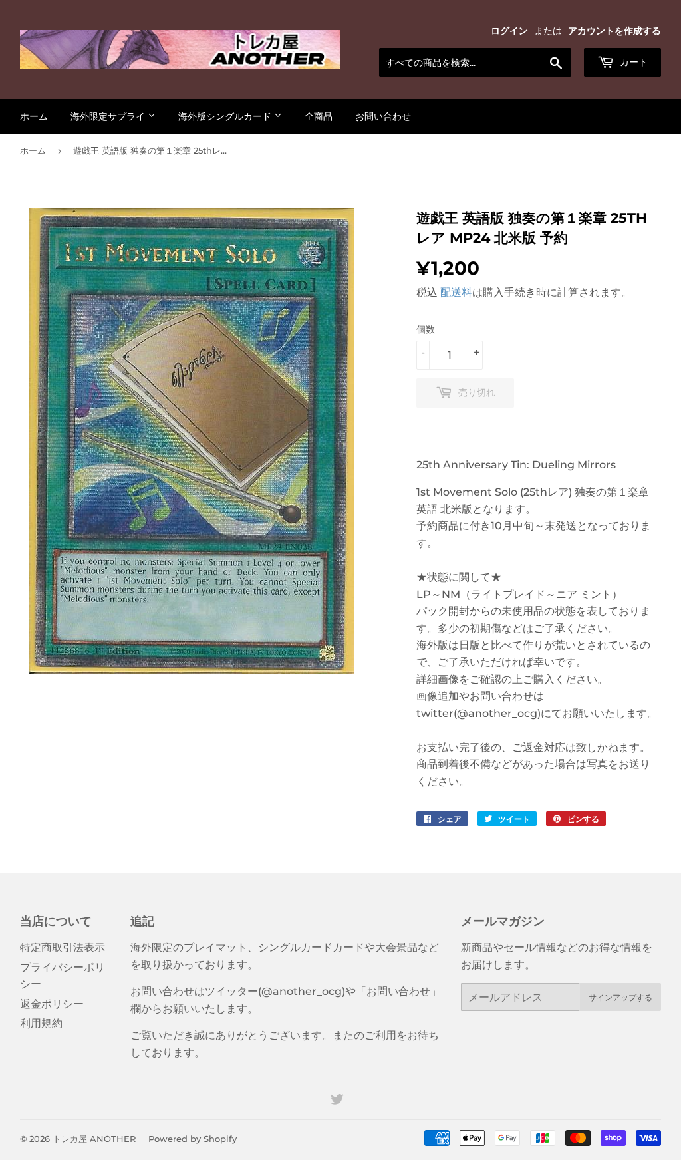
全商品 (319, 116)
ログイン (509, 30)
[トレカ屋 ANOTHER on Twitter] (337, 1101)
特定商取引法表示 (62, 947)
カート (632, 62)
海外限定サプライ (109, 116)
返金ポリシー (52, 1004)
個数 (425, 329)
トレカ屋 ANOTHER (94, 1138)
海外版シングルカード (226, 116)
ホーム (34, 116)
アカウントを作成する (614, 30)
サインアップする (620, 997)
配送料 (456, 292)
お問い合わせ (383, 116)
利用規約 (41, 1023)
